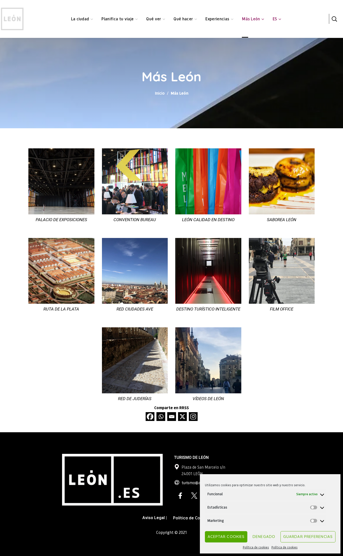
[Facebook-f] (180, 495)
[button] (334, 19)
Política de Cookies (192, 517)
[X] (182, 416)
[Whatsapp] (161, 416)
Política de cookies (256, 547)
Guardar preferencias (308, 536)
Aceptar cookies (226, 536)
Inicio (160, 93)
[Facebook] (150, 416)
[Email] (172, 416)
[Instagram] (193, 416)
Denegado (264, 536)
